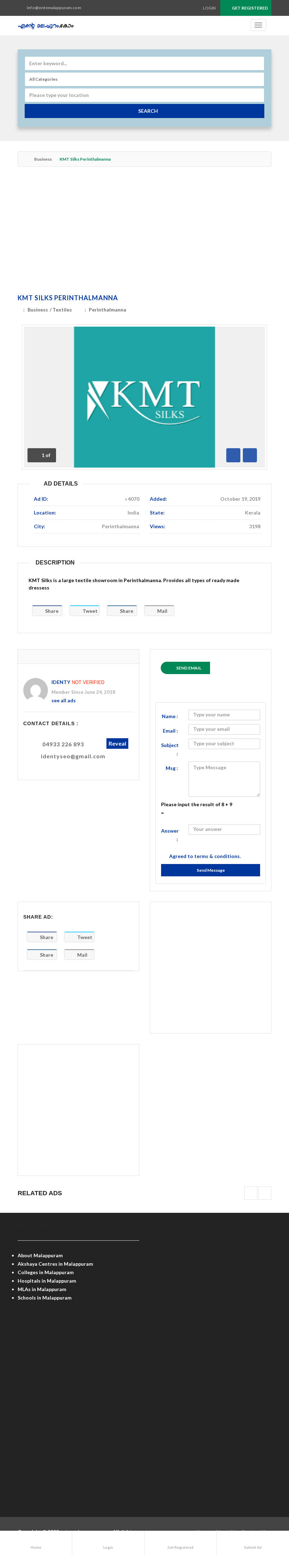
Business (43, 159)
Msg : (172, 768)
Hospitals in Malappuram (47, 1281)
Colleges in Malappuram (46, 1272)
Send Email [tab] (188, 668)
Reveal (117, 743)
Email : (170, 731)
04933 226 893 (63, 744)
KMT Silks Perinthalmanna (68, 298)
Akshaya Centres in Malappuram (55, 1264)
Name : (170, 716)
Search (148, 111)
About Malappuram (40, 1255)
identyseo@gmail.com (73, 756)
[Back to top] (266, 1511)
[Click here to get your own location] (257, 95)
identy (60, 682)
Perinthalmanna (107, 310)
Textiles (62, 310)
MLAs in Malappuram (42, 1289)
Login (209, 8)
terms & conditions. (217, 856)
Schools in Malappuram (45, 1298)
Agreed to (205, 856)
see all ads (63, 700)
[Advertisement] (144, 232)
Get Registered (249, 8)
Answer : (170, 835)
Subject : (170, 749)
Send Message (211, 870)
